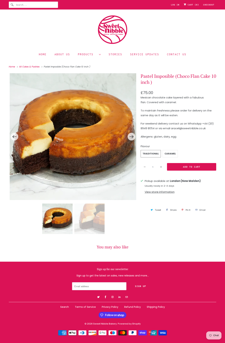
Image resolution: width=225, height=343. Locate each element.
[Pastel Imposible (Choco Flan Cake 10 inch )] (73, 136)
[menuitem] (89, 54)
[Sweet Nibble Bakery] (112, 30)
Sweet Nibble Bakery (105, 323)
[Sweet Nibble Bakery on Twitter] (187, 19)
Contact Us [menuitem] (176, 54)
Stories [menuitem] (115, 54)
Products (87, 54)
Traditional (151, 153)
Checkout (208, 5)
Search (64, 307)
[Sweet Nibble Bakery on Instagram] (200, 19)
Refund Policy (132, 307)
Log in (175, 5)
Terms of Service (85, 307)
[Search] (12, 5)
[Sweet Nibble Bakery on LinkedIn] (206, 19)
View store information (160, 192)
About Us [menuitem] (62, 54)
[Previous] (14, 137)
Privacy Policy (110, 307)
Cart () (192, 5)
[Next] (131, 137)
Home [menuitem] (43, 54)
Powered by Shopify (129, 323)
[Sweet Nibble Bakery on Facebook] (194, 19)
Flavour (145, 146)
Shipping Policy (156, 307)
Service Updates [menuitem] (144, 54)
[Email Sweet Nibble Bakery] (213, 19)
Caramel (170, 153)
